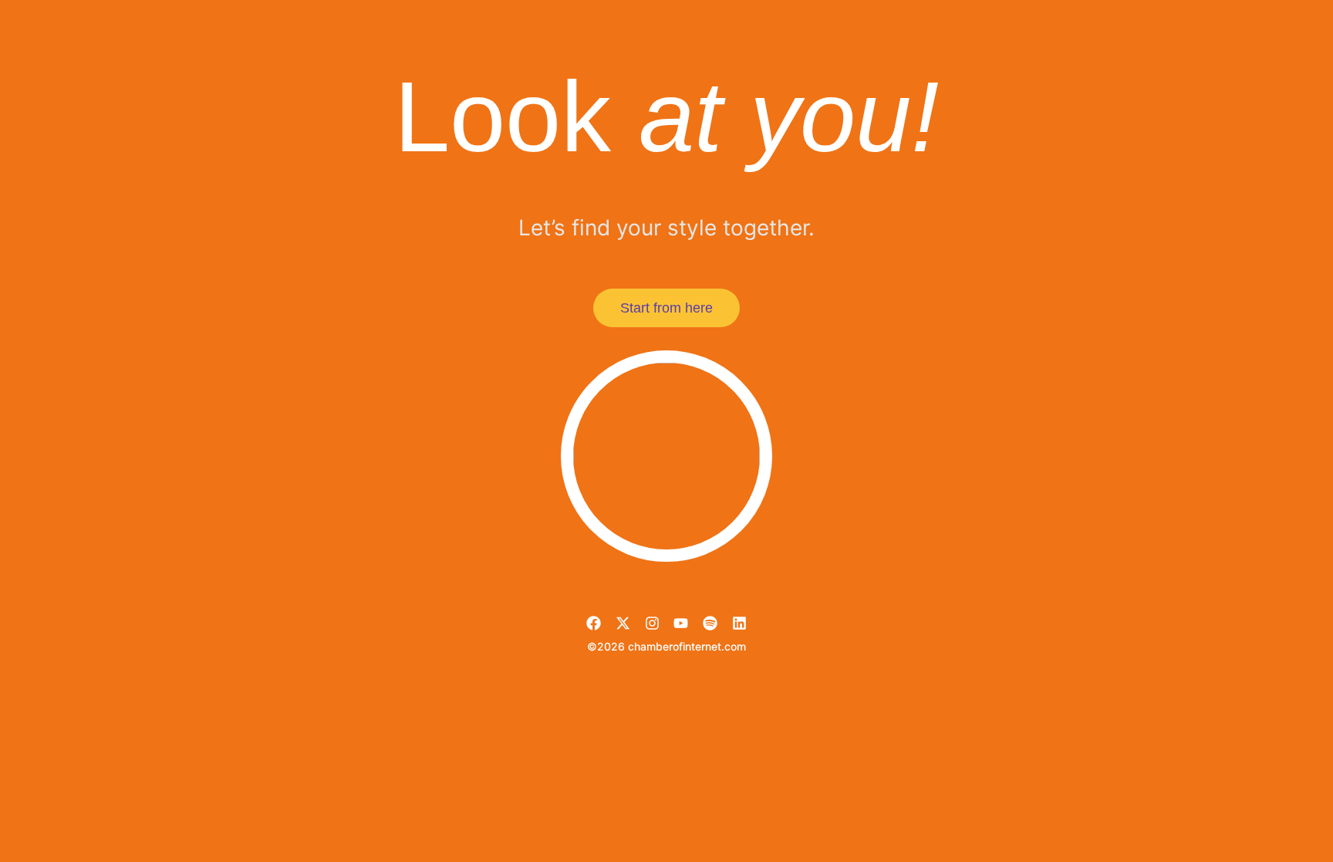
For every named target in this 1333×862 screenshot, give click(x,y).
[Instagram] (652, 623)
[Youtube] (680, 623)
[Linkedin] (739, 623)
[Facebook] (593, 623)
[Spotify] (710, 623)
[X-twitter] (623, 623)
